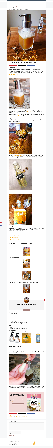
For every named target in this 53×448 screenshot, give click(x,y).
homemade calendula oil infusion (18, 155)
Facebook (12, 0)
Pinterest (9, 0)
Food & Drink (14, 9)
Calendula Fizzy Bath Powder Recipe (14, 239)
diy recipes (16, 416)
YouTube (16, 0)
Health (18, 9)
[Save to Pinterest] (13, 65)
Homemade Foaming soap (21, 416)
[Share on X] (22, 65)
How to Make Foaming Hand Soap (17, 74)
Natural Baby (21, 9)
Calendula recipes (11, 416)
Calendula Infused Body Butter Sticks (14, 237)
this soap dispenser (30, 111)
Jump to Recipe (12, 67)
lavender (19, 352)
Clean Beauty (10, 9)
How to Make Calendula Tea (13, 241)
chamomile (22, 352)
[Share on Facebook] (31, 65)
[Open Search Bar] (44, 9)
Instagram (14, 0)
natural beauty (25, 416)
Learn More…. (12, 401)
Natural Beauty (11, 415)
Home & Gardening (27, 9)
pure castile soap (16, 115)
